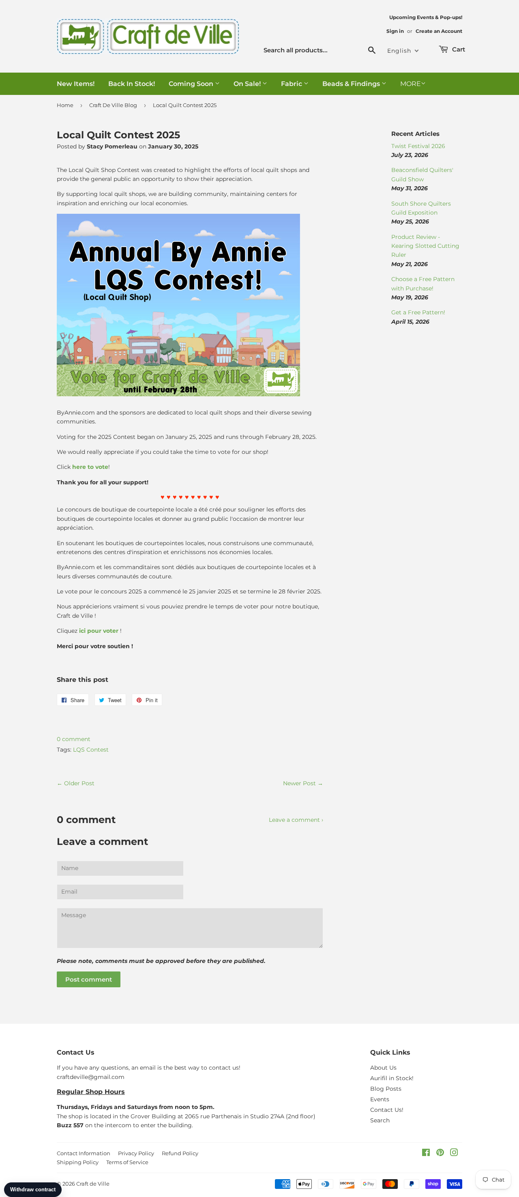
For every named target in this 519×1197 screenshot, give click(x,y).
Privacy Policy (136, 1153)
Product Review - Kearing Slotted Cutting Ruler (425, 246)
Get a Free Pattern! (418, 312)
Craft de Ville (92, 1183)
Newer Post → (303, 783)
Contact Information (83, 1153)
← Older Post (75, 783)
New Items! (75, 84)
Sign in (395, 31)
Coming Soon (192, 84)
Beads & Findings (352, 84)
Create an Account (439, 31)
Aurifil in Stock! (392, 1078)
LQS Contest (91, 749)
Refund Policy (180, 1153)
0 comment (73, 739)
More (410, 84)
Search (380, 1120)
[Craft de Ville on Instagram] (454, 1153)
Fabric (292, 84)
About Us (383, 1067)
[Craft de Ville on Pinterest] (440, 1153)
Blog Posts (385, 1088)
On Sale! (248, 84)
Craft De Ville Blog (113, 105)
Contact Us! (386, 1109)
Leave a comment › (296, 819)
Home (65, 105)
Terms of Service (127, 1162)
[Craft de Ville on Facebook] (426, 1153)
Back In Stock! (131, 84)
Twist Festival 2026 (418, 146)
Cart (457, 49)
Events (379, 1099)
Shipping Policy (78, 1162)
